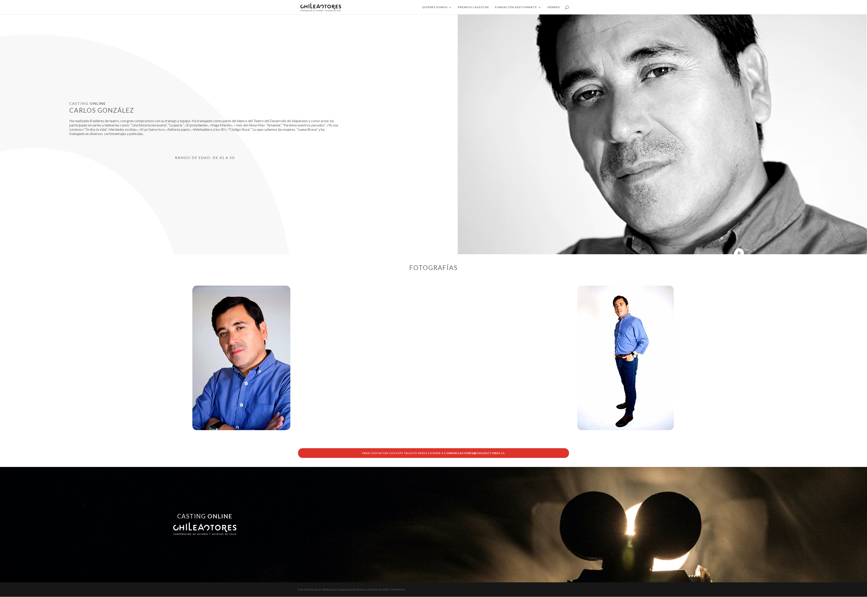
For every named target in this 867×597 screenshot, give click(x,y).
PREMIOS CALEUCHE (473, 7)
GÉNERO (553, 7)
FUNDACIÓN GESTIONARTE (516, 7)
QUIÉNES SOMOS (434, 7)
